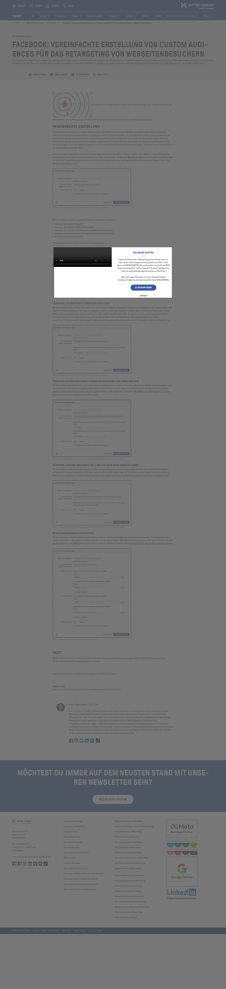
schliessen (143, 296)
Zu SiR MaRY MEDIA (143, 287)
